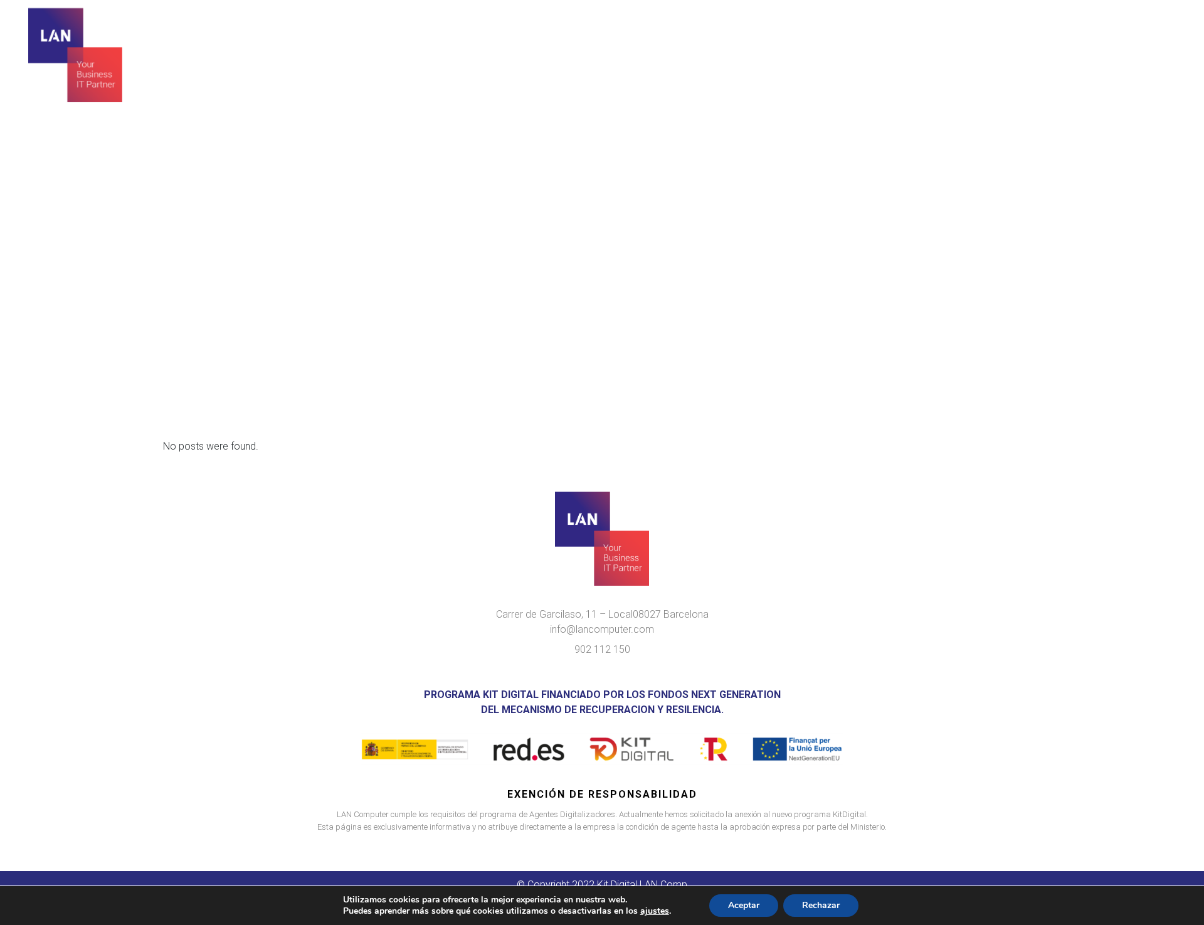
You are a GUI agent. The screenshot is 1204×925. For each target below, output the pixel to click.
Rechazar (821, 905)
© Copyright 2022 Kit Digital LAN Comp (602, 885)
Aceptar (743, 905)
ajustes (654, 911)
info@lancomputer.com (602, 629)
